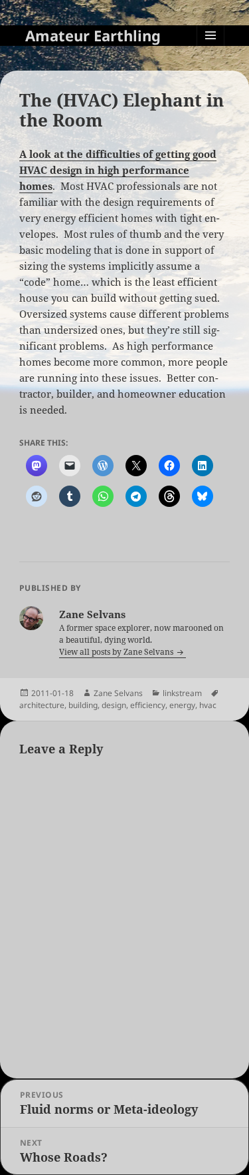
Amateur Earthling (93, 35)
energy (182, 705)
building (83, 705)
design (114, 705)
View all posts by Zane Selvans (117, 651)
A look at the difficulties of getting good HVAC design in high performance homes (117, 170)
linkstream (182, 693)
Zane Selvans (118, 693)
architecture (41, 705)
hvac (207, 705)
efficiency (147, 705)
